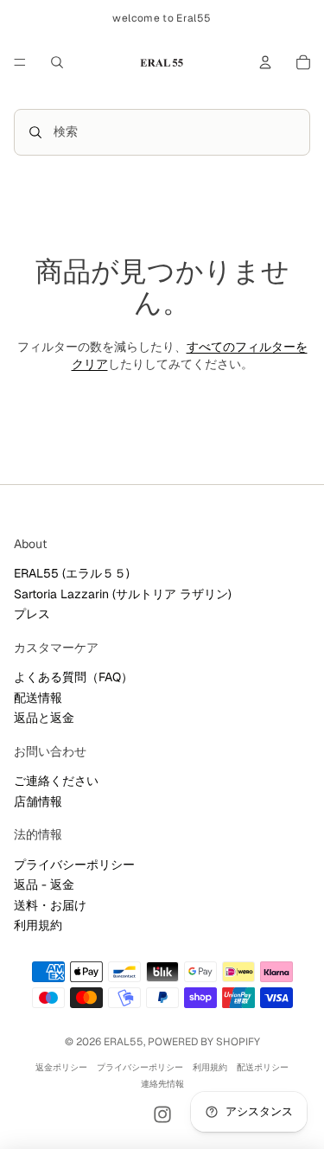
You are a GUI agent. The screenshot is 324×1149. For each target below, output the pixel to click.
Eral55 (123, 1042)
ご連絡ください (56, 780)
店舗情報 (38, 801)
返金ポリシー (61, 1067)
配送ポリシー (263, 1067)
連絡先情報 (162, 1083)
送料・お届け (50, 905)
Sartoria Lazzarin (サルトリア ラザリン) (123, 594)
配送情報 (38, 697)
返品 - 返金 (44, 884)
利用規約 (38, 925)
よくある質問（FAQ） (73, 677)
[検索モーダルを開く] (57, 62)
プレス (32, 614)
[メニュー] (20, 62)
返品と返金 (44, 717)
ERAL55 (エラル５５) (72, 573)
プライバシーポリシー (74, 864)
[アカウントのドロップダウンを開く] (265, 62)
